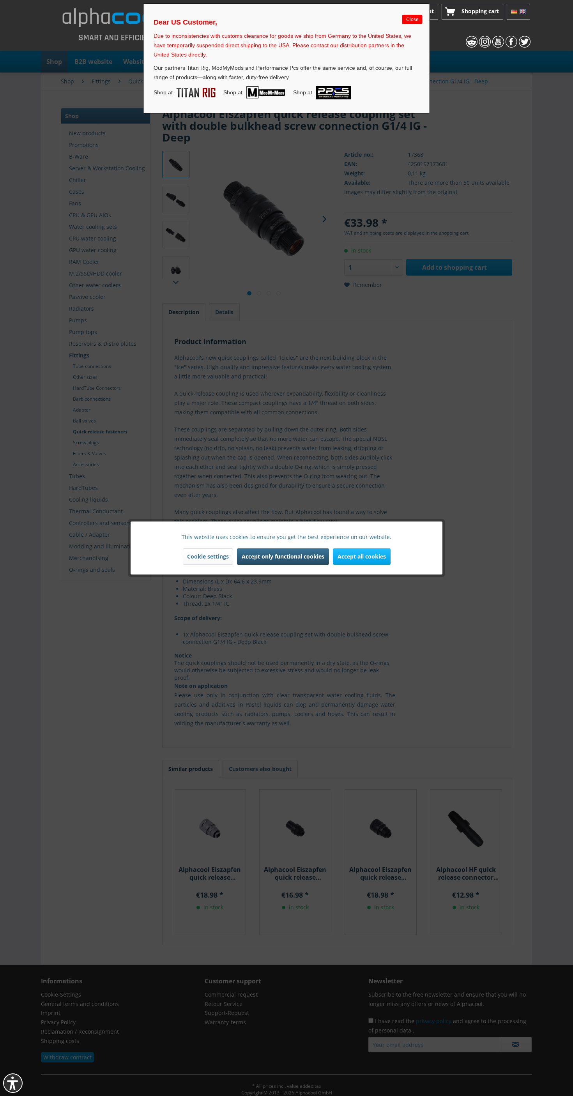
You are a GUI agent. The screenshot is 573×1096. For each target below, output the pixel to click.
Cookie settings (208, 556)
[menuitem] (472, 11)
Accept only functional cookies (283, 556)
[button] (13, 1083)
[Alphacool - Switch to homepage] (116, 27)
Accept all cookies (362, 556)
